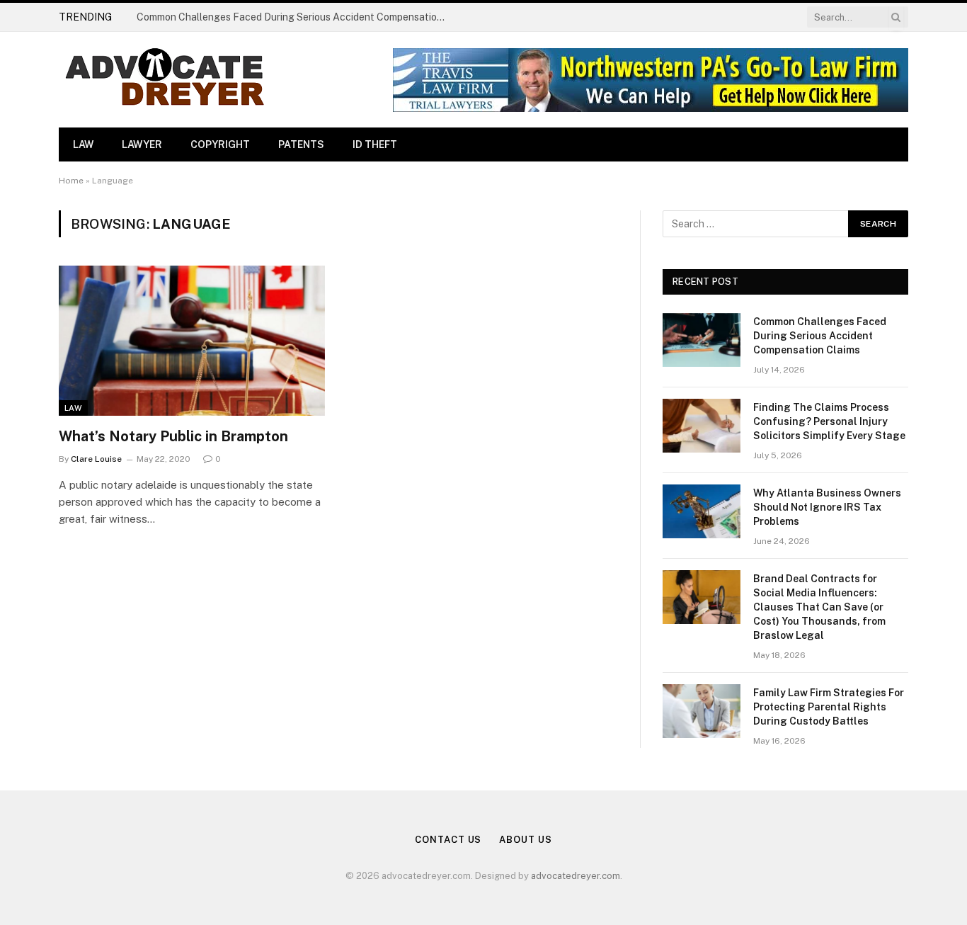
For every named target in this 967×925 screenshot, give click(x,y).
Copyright (220, 144)
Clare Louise (96, 459)
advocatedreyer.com (575, 875)
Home (71, 181)
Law (83, 144)
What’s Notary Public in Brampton (173, 436)
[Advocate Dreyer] (165, 80)
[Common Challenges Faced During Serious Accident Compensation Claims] (701, 340)
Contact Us (448, 839)
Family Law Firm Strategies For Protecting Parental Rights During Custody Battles (828, 707)
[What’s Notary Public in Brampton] (192, 341)
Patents (301, 144)
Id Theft (375, 144)
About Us (525, 839)
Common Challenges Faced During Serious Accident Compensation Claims (819, 336)
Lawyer (142, 144)
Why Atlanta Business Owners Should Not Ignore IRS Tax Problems (827, 507)
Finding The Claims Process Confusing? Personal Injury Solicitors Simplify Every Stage (296, 17)
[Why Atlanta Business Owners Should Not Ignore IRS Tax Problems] (701, 511)
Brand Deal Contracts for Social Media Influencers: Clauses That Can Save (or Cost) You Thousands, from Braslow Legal (819, 607)
